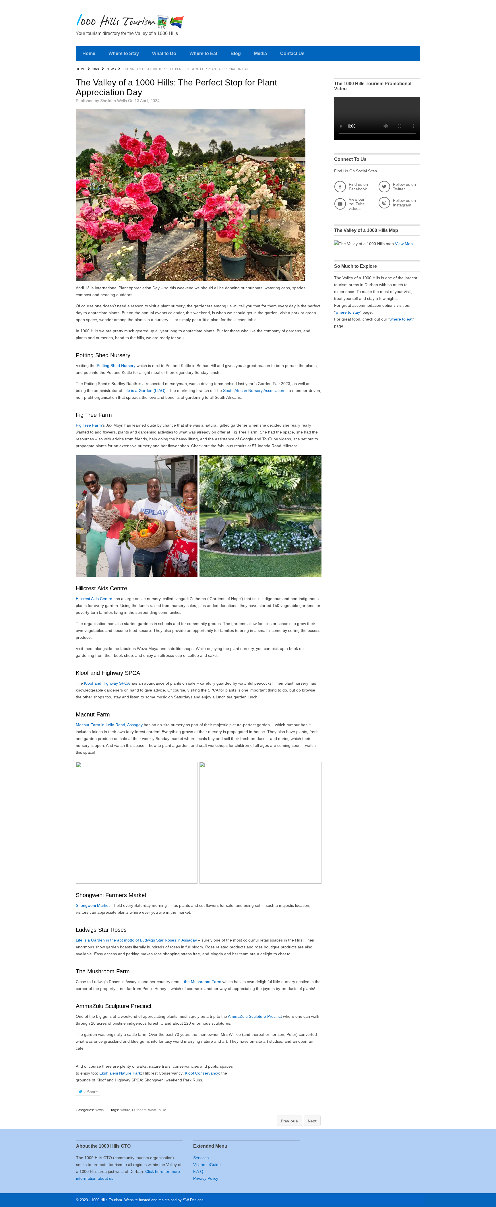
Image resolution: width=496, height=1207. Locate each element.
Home (88, 53)
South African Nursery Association (253, 390)
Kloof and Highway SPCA (106, 683)
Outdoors (139, 1110)
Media (260, 53)
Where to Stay (123, 53)
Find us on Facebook (358, 186)
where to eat (401, 319)
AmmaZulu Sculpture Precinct (255, 1016)
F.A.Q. (198, 1171)
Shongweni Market (93, 905)
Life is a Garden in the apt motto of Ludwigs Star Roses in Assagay (136, 940)
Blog (235, 53)
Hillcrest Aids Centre (94, 598)
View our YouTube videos (357, 204)
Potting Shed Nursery (116, 365)
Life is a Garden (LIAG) (144, 390)
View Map (404, 243)
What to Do (164, 53)
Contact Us (292, 53)
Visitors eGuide (207, 1164)
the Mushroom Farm (202, 981)
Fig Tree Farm (89, 425)
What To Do (157, 1110)
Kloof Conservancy (202, 1073)
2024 (95, 69)
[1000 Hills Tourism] (130, 21)
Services (201, 1157)
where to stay (348, 312)
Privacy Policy (205, 1178)
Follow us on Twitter (404, 186)
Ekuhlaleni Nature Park (120, 1073)
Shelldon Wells (113, 100)
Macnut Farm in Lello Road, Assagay (109, 724)
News (111, 69)
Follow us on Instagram (404, 202)
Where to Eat (203, 53)
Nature (125, 1110)
